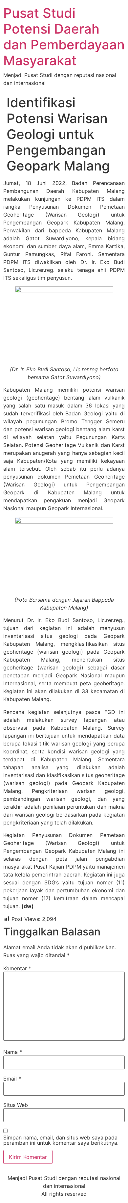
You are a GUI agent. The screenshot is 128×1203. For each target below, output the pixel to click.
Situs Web (15, 1105)
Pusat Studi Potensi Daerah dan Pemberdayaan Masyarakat (64, 36)
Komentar (17, 968)
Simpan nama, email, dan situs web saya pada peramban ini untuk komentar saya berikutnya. (60, 1140)
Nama (12, 1052)
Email (12, 1078)
